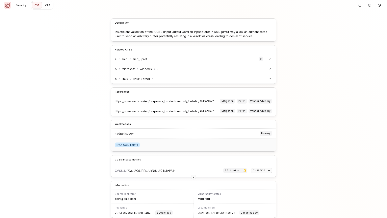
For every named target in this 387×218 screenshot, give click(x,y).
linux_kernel (141, 79)
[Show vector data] (193, 177)
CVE (37, 5)
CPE (47, 5)
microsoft (128, 69)
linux (125, 79)
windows (146, 69)
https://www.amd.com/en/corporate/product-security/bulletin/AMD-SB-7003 (167, 101)
